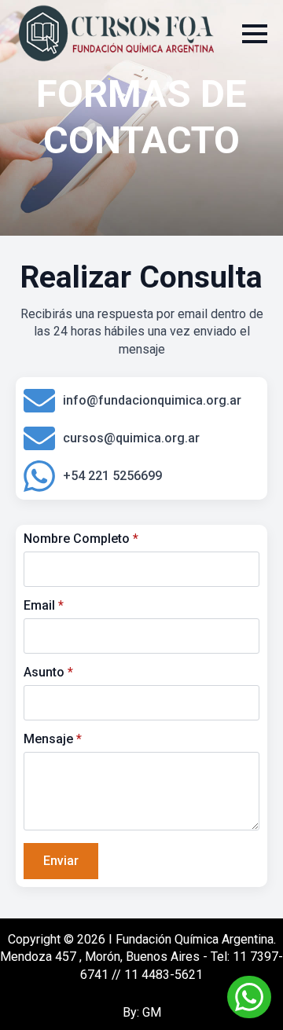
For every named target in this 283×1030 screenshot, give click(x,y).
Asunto (48, 672)
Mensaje (53, 739)
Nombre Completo (81, 539)
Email (44, 605)
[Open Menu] (254, 33)
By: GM (142, 1012)
